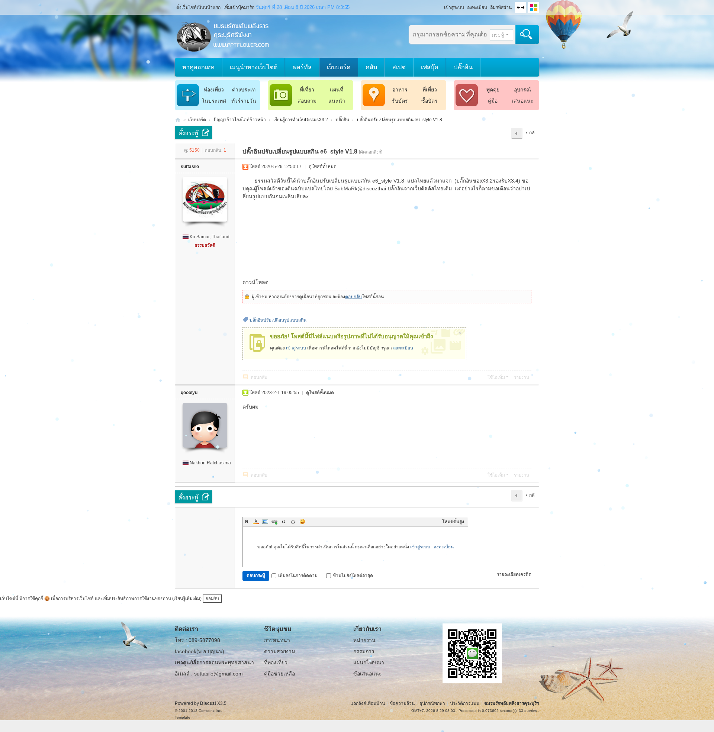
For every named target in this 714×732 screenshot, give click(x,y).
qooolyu (189, 392)
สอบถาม (307, 101)
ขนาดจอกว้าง (520, 7)
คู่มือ (493, 101)
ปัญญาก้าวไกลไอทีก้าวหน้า (239, 119)
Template (182, 717)
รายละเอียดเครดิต (514, 574)
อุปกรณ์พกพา (432, 703)
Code (293, 521)
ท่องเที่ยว (214, 90)
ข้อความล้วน (402, 703)
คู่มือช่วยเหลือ (279, 674)
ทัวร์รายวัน (243, 101)
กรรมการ (363, 651)
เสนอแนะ (523, 101)
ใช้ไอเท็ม (496, 377)
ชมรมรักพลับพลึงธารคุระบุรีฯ (511, 703)
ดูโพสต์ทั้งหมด (323, 166)
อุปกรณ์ (522, 90)
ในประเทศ (214, 101)
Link (274, 521)
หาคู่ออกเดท (198, 67)
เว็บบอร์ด (338, 67)
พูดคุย (492, 90)
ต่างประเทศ (243, 91)
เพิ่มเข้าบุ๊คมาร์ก (238, 7)
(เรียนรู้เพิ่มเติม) (187, 598)
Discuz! (208, 703)
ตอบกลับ (353, 296)
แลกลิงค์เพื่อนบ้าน (367, 703)
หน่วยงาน (364, 640)
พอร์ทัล (302, 67)
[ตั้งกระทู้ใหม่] (193, 132)
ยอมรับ (212, 598)
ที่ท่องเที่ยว (275, 662)
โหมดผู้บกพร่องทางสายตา (441, 5)
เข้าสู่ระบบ (454, 7)
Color (256, 521)
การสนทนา (277, 640)
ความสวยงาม (279, 651)
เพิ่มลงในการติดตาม (298, 575)
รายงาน (521, 377)
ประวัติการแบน (464, 703)
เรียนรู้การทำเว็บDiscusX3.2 (300, 119)
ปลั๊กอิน (463, 67)
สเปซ (399, 67)
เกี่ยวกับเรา (367, 629)
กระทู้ (498, 35)
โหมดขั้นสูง (453, 521)
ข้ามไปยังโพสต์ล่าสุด (353, 575)
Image (265, 521)
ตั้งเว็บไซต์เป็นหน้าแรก (198, 7)
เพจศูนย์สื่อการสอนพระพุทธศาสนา (214, 662)
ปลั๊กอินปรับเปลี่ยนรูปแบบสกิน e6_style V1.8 (399, 119)
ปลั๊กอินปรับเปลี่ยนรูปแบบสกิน (278, 320)
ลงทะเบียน (477, 7)
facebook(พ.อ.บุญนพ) (199, 651)
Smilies (302, 521)
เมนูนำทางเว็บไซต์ (253, 67)
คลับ (371, 67)
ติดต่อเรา (186, 629)
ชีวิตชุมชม (278, 629)
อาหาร (400, 90)
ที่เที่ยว (307, 90)
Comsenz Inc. (210, 711)
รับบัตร (400, 101)
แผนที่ (336, 90)
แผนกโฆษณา (368, 662)
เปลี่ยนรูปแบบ (533, 7)
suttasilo (190, 166)
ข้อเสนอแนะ (367, 674)
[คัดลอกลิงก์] (370, 152)
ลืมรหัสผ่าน (501, 7)
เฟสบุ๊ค (429, 67)
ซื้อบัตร (429, 101)
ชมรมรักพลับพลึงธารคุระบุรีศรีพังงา (178, 120)
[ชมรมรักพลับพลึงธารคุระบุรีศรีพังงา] (223, 36)
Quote (283, 521)
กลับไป (530, 134)
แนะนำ (336, 101)
